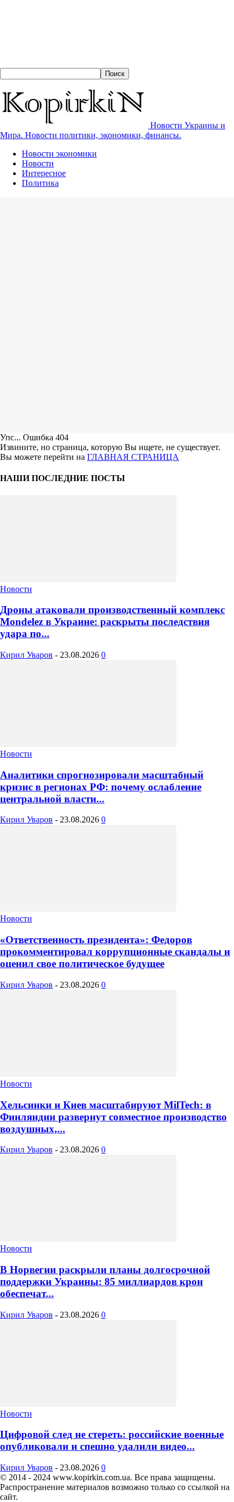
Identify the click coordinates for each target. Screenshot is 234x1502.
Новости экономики (59, 153)
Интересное (44, 173)
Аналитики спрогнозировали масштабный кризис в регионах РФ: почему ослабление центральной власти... (102, 787)
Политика (40, 183)
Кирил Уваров (26, 654)
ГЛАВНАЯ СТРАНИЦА (133, 457)
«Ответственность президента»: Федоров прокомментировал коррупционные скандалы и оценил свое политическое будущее (115, 951)
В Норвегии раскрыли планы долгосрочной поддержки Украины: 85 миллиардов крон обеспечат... (105, 1281)
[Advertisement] (117, 314)
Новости (38, 163)
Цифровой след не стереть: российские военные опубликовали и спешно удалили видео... (112, 1440)
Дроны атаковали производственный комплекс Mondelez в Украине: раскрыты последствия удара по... (112, 621)
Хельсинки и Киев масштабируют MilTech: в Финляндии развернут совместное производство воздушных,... (113, 1117)
